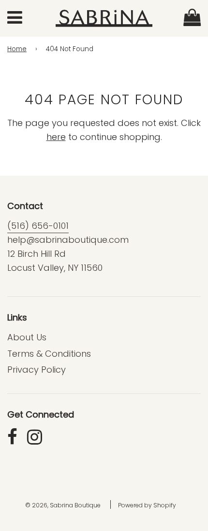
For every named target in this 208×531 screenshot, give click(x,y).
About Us (26, 337)
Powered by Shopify (147, 505)
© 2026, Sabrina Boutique (63, 505)
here (56, 137)
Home (17, 49)
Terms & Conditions (49, 354)
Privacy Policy (36, 369)
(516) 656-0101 (38, 226)
